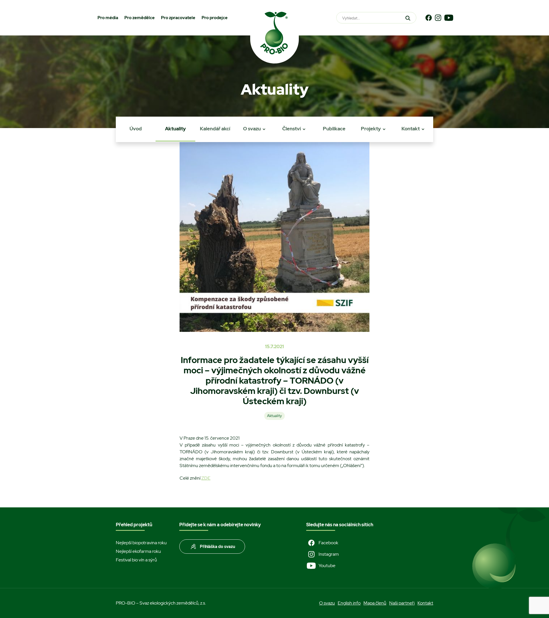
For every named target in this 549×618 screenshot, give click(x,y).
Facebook (328, 543)
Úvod (136, 128)
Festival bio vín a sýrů (136, 560)
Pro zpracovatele (178, 18)
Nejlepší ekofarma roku (138, 551)
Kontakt (410, 128)
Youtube (327, 566)
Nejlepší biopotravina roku (141, 543)
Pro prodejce (215, 18)
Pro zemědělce (139, 18)
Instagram (329, 554)
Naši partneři (402, 603)
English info (349, 603)
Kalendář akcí (215, 128)
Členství (291, 128)
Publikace (334, 128)
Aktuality (175, 128)
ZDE (205, 478)
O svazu (252, 128)
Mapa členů (374, 603)
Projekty (371, 128)
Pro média (108, 18)
